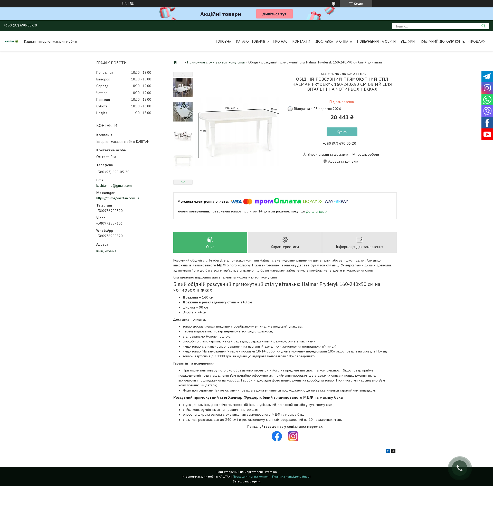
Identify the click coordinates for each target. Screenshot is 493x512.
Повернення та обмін (376, 41)
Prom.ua (271, 472)
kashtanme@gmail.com (114, 185)
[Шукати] (483, 26)
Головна (223, 41)
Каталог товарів (250, 41)
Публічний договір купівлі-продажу (452, 41)
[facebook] (388, 451)
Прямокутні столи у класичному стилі (216, 62)
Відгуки (408, 41)
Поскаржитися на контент (251, 476)
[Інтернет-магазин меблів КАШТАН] (11, 41)
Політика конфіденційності (291, 476)
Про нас (280, 41)
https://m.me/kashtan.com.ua (117, 198)
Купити (342, 131)
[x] (393, 451)
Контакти (301, 41)
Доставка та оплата (333, 41)
